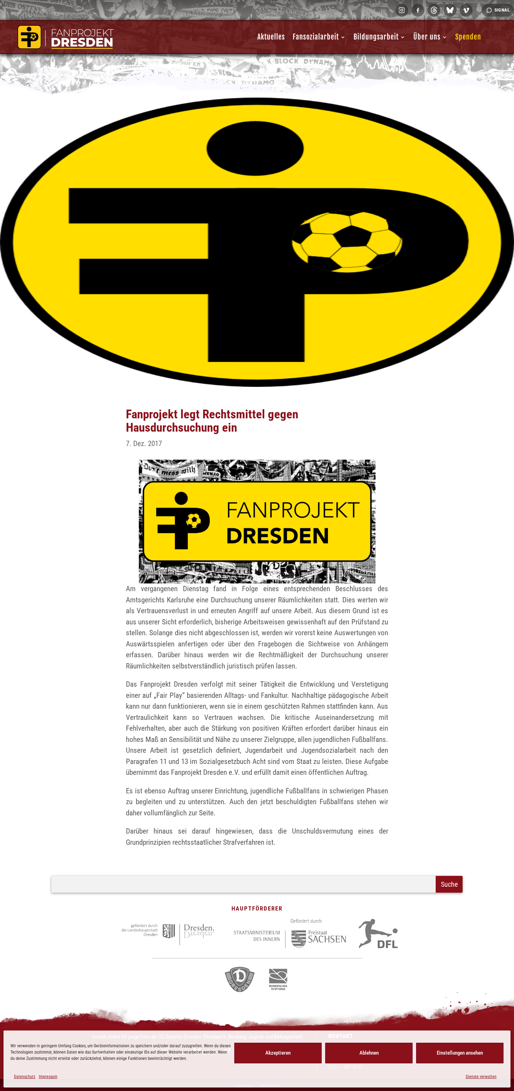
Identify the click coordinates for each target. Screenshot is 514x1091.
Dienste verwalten (481, 1076)
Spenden (468, 37)
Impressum (48, 1076)
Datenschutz (24, 1076)
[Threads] (434, 10)
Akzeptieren (278, 1053)
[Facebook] (417, 10)
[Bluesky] (450, 10)
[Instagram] (401, 10)
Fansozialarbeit (316, 37)
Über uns (427, 37)
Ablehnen (369, 1053)
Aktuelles (271, 37)
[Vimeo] (466, 10)
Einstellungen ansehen (460, 1053)
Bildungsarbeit (376, 37)
